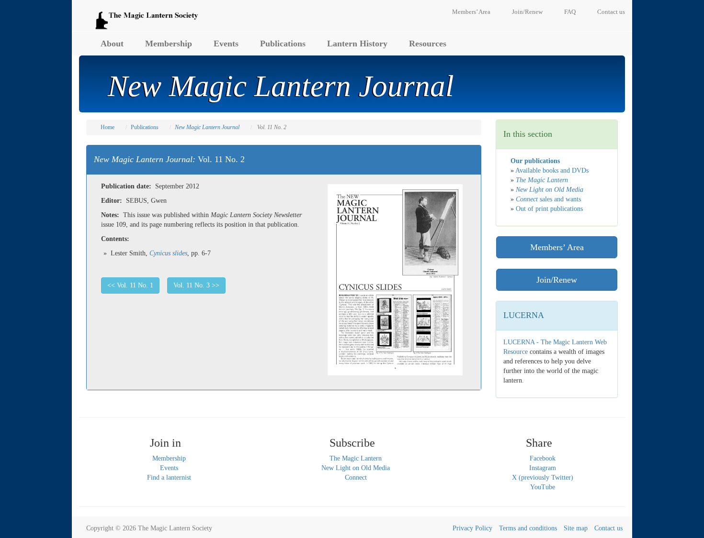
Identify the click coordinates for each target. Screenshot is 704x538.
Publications (283, 43)
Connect (356, 477)
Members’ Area (471, 11)
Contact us (611, 11)
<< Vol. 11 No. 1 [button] (130, 285)
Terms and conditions (528, 528)
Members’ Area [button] (557, 247)
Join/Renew (527, 11)
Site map (576, 528)
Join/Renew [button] (556, 280)
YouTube (542, 487)
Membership (168, 43)
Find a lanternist (169, 477)
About (112, 43)
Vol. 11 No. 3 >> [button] (196, 285)
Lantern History (357, 43)
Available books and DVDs (552, 170)
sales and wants (548, 199)
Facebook (543, 458)
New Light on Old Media (355, 468)
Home (107, 127)
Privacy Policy (472, 528)
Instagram (542, 468)
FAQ (570, 11)
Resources (427, 43)
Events (226, 43)
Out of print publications (549, 208)
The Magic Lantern (355, 458)
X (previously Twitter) (542, 477)
